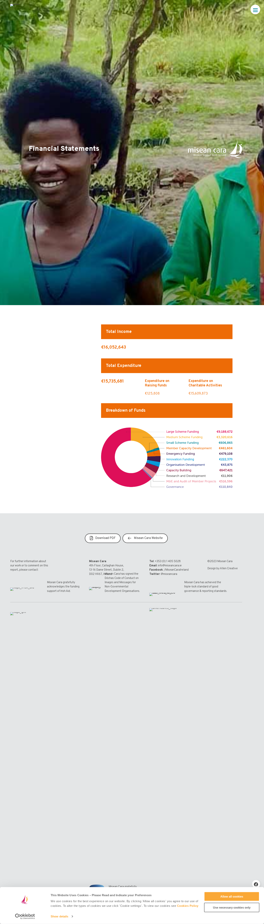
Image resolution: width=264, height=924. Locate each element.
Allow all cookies (231, 896)
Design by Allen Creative (222, 568)
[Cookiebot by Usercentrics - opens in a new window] (25, 916)
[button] (256, 884)
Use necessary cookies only (231, 907)
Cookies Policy (187, 905)
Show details (59, 916)
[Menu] (255, 9)
